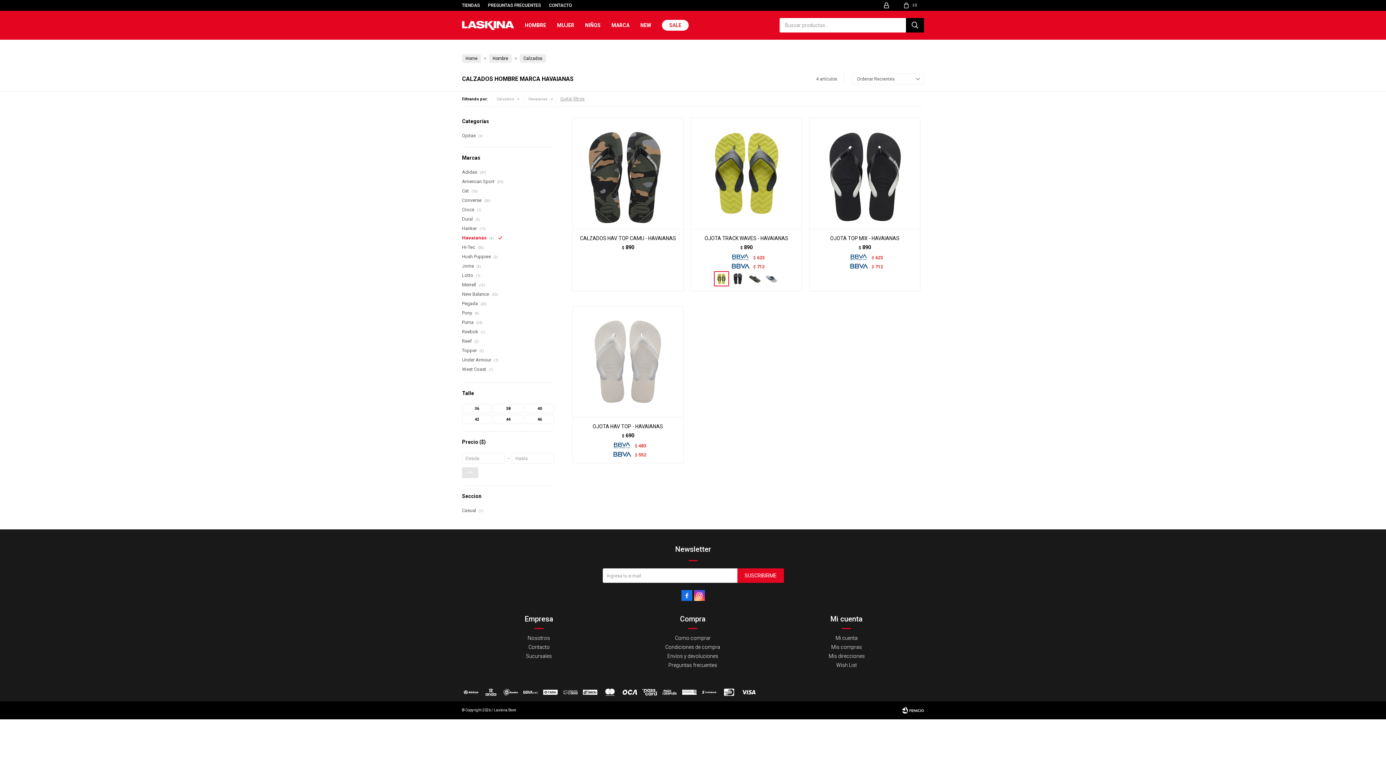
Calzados (505, 99)
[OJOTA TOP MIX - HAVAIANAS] (864, 173)
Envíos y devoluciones (692, 656)
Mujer (565, 25)
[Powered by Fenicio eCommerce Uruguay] (913, 710)
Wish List (846, 665)
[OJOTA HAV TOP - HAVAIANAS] (628, 361)
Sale (675, 25)
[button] (915, 25)
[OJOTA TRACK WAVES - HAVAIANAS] (746, 173)
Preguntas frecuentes (514, 5)
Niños (593, 25)
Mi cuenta (847, 638)
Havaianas (538, 99)
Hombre (535, 25)
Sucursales (539, 656)
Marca (620, 25)
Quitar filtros (572, 98)
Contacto (560, 5)
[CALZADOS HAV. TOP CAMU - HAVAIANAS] (628, 173)
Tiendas (471, 5)
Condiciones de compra (692, 647)
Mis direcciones (847, 656)
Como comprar (693, 638)
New (645, 25)
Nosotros (539, 638)
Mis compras (846, 647)
